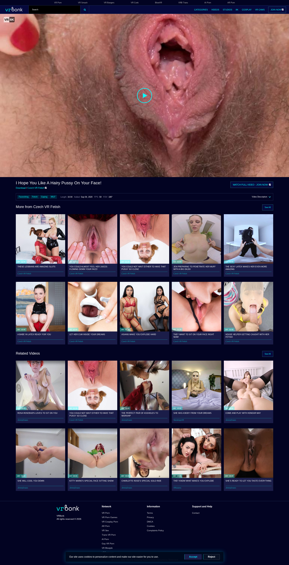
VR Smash (82, 3)
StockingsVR (178, 420)
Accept (193, 556)
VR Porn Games (109, 517)
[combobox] (54, 9)
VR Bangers (109, 3)
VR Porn (58, 3)
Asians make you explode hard (138, 334)
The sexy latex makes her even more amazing (246, 268)
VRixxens (177, 488)
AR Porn (231, 3)
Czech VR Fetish (36, 188)
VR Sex (105, 530)
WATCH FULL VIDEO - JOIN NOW (251, 184)
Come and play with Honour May (243, 413)
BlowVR (158, 3)
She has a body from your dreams (192, 413)
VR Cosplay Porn (110, 521)
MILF (53, 197)
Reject (211, 556)
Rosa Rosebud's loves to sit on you (37, 413)
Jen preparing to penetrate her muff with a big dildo (194, 268)
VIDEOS (215, 9)
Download (21, 188)
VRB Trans (183, 3)
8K (237, 9)
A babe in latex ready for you (34, 334)
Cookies (151, 526)
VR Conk (135, 3)
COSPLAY (247, 9)
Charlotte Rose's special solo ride (141, 481)
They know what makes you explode (193, 481)
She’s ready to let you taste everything (248, 481)
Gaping (44, 197)
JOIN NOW (276, 9)
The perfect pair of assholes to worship (139, 414)
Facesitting (23, 197)
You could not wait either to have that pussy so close (143, 268)
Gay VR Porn (108, 543)
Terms (150, 513)
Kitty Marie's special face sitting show (91, 481)
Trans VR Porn (109, 535)
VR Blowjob (107, 548)
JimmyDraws (22, 420)
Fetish (34, 197)
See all (268, 207)
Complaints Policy (155, 530)
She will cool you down (30, 481)
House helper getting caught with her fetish (247, 335)
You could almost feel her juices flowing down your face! (88, 268)
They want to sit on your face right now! (193, 335)
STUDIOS (227, 9)
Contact (195, 513)
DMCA (150, 521)
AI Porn (207, 3)
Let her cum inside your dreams (87, 334)
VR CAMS (260, 9)
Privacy (150, 517)
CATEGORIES (201, 9)
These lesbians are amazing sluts (36, 267)
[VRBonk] (68, 508)
